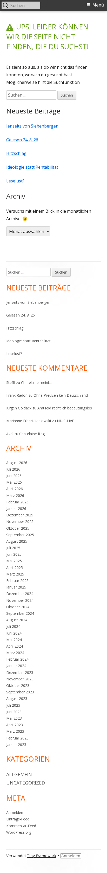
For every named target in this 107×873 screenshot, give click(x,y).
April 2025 (14, 567)
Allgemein (19, 774)
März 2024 (15, 652)
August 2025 (16, 541)
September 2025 (20, 534)
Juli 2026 (13, 469)
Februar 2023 (17, 738)
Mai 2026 (14, 482)
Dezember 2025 (19, 515)
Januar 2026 (16, 508)
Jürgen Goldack (18, 408)
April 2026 (14, 488)
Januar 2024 (16, 665)
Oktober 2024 (17, 606)
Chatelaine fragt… (34, 433)
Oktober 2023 (17, 685)
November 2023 (20, 678)
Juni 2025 (14, 554)
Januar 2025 (16, 587)
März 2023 (15, 731)
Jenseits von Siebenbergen (32, 126)
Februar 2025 (17, 580)
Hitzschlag (16, 153)
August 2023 (16, 698)
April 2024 (14, 646)
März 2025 (15, 574)
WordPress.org (18, 832)
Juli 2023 (13, 705)
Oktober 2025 (17, 528)
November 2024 (20, 600)
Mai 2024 (14, 639)
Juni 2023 (14, 711)
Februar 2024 (17, 659)
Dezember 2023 (19, 672)
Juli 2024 (13, 626)
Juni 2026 (14, 475)
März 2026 (15, 495)
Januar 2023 (16, 744)
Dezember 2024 (19, 593)
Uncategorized (25, 783)
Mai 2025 (14, 560)
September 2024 (20, 613)
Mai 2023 (14, 718)
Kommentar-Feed (21, 825)
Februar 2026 (17, 501)
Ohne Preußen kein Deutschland (61, 395)
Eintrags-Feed (17, 819)
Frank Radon (17, 395)
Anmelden (14, 812)
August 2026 (16, 462)
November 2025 (20, 521)
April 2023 (14, 724)
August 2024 (16, 619)
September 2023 (20, 691)
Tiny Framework (41, 856)
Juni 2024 (14, 633)
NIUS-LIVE (65, 420)
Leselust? (15, 181)
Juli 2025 (13, 547)
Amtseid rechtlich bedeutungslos (64, 408)
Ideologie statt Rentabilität (32, 167)
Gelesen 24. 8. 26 (22, 140)
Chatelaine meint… (36, 382)
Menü (98, 5)
